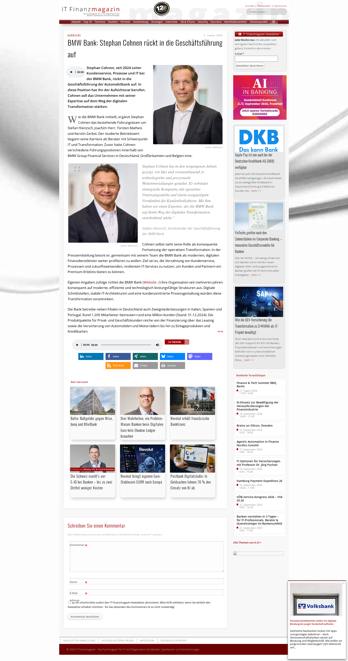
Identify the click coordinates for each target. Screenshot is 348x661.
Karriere (216, 22)
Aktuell (76, 22)
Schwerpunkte (259, 22)
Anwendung (140, 22)
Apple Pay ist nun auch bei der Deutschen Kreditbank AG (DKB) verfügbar (254, 161)
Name (78, 583)
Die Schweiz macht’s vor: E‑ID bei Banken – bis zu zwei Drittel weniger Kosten (91, 481)
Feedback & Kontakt (173, 640)
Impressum (280, 6)
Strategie (157, 22)
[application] (75, 72)
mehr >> (256, 191)
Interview (171, 22)
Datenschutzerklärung (118, 640)
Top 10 (88, 22)
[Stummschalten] (157, 345)
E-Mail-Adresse (78, 596)
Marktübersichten (235, 22)
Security (203, 22)
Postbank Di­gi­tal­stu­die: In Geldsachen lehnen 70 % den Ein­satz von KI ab (191, 481)
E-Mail (239, 54)
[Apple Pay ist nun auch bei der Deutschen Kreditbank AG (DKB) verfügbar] (259, 139)
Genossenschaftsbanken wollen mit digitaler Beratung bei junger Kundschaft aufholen (313, 622)
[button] (273, 22)
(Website (149, 282)
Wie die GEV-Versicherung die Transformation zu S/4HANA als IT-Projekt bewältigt (256, 326)
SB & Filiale (188, 22)
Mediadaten (264, 6)
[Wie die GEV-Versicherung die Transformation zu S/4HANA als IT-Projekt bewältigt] (259, 302)
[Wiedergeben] (71, 72)
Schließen (343, 583)
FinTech (125, 22)
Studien (113, 22)
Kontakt (249, 6)
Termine (100, 22)
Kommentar (78, 545)
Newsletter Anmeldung (79, 640)
